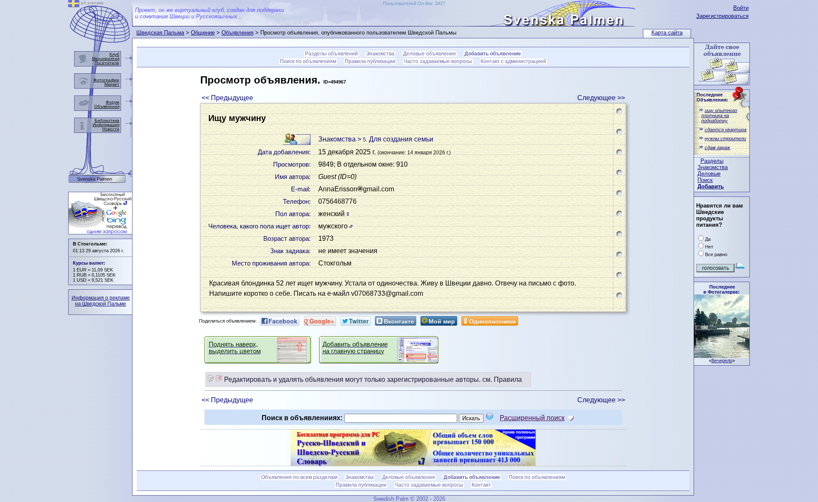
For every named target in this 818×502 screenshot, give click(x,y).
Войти (741, 8)
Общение (203, 32)
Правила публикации (370, 61)
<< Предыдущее (227, 97)
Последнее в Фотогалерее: (721, 289)
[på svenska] (73, 5)
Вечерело (721, 360)
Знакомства (712, 167)
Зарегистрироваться (722, 16)
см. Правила (502, 379)
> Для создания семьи (395, 139)
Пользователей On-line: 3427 (414, 3)
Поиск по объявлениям (308, 61)
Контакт (481, 485)
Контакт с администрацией (513, 61)
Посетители (107, 63)
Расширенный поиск (532, 417)
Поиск (705, 180)
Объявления (237, 32)
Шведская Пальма (160, 32)
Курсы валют (88, 262)
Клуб (114, 54)
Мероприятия (105, 58)
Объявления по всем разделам (299, 477)
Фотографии (106, 80)
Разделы (711, 161)
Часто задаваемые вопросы (438, 61)
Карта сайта (667, 32)
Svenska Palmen (94, 179)
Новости (110, 129)
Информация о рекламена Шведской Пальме (101, 301)
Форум (112, 102)
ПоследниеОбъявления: (712, 97)
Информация (105, 124)
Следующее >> (601, 97)
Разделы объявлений (331, 54)
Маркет (111, 84)
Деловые (708, 173)
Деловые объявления (429, 54)
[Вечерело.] (721, 355)
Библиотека (107, 120)
